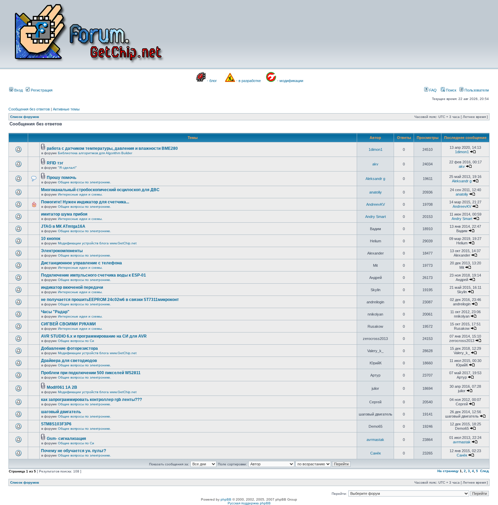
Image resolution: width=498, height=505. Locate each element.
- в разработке (248, 81)
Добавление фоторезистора (69, 348)
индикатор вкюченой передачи (72, 287)
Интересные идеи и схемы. (80, 194)
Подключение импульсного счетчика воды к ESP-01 (93, 275)
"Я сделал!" (67, 167)
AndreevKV (375, 204)
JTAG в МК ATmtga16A (63, 226)
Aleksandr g (375, 179)
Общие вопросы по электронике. (84, 182)
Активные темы (66, 109)
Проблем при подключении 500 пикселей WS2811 (91, 372)
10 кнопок (50, 238)
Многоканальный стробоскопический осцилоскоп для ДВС (100, 189)
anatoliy (375, 192)
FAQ (432, 90)
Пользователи (476, 90)
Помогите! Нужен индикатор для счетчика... (85, 202)
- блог (212, 81)
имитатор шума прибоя (64, 214)
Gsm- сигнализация (66, 438)
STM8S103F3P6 (56, 424)
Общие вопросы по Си (76, 341)
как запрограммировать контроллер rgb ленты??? (91, 399)
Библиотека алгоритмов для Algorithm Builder (95, 153)
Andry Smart (375, 217)
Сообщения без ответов (29, 109)
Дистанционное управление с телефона (81, 263)
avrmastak (375, 440)
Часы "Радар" (55, 311)
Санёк (375, 453)
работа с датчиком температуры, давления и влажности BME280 (112, 148)
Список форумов (24, 117)
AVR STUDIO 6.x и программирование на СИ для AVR (94, 336)
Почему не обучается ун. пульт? (73, 450)
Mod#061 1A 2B (62, 387)
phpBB (226, 499)
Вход (18, 90)
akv (375, 164)
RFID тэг (55, 163)
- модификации (290, 81)
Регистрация (41, 90)
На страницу (448, 471)
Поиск (450, 90)
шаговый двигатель (61, 411)
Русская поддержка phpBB (249, 503)
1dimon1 (375, 149)
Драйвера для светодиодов (69, 360)
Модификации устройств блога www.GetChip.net (97, 243)
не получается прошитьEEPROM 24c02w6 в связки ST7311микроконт (110, 299)
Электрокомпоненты (62, 250)
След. (485, 471)
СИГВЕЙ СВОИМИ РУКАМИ (68, 324)
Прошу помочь (61, 177)
